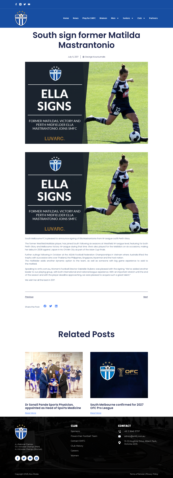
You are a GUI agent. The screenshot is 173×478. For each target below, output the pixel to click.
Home (66, 18)
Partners (153, 18)
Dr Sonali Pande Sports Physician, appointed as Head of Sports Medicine (53, 406)
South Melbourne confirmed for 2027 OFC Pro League (116, 406)
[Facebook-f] (16, 4)
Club (139, 18)
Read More (30, 413)
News (76, 18)
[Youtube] (30, 458)
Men (113, 18)
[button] (45, 306)
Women (103, 18)
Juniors (126, 18)
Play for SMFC (89, 18)
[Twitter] (25, 4)
